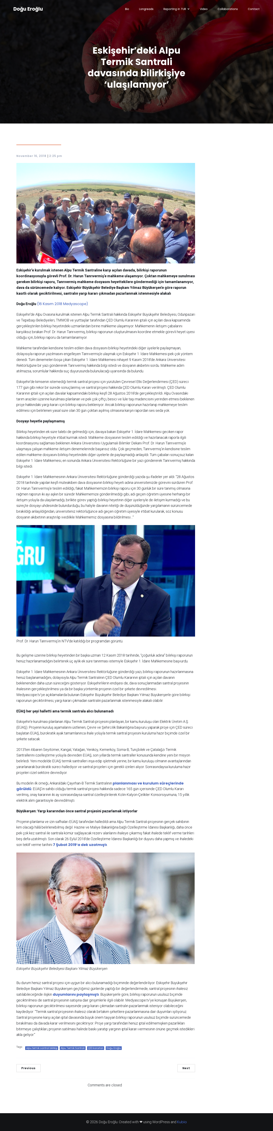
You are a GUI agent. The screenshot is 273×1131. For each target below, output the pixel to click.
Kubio (182, 1121)
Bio (127, 9)
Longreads (146, 9)
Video (204, 9)
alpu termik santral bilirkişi (41, 1048)
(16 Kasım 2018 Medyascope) (62, 303)
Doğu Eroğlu (114, 1048)
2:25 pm (55, 156)
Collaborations (228, 9)
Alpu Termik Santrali (73, 1048)
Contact (254, 9)
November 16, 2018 (31, 156)
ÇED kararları (95, 1048)
